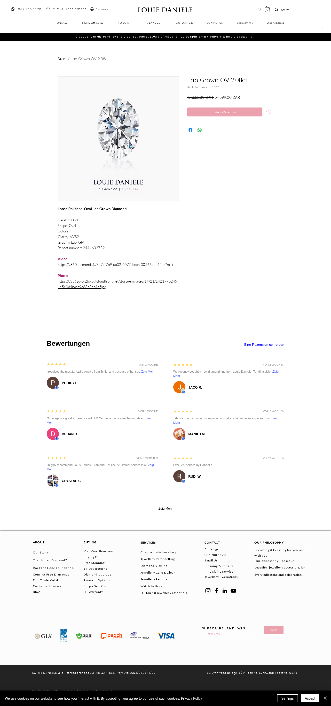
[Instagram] (208, 590)
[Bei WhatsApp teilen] (200, 130)
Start (62, 58)
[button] (267, 9)
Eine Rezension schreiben (264, 344)
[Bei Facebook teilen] (190, 130)
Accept (310, 698)
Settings (287, 698)
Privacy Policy (191, 698)
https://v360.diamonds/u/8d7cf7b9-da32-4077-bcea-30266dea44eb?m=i (115, 264)
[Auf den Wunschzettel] (268, 111)
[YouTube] (233, 590)
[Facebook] (216, 590)
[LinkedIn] (224, 590)
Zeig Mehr (148, 371)
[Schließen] (325, 698)
